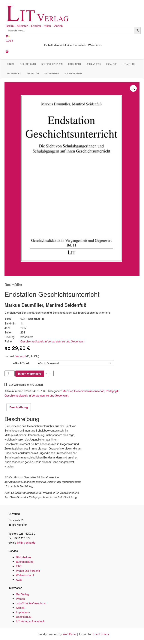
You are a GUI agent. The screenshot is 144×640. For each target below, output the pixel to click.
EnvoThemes (101, 634)
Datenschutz (24, 616)
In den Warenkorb (29, 373)
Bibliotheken (51, 73)
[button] (133, 88)
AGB (19, 579)
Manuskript (14, 73)
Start (10, 64)
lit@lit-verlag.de (25, 542)
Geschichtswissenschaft (89, 391)
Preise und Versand (28, 570)
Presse (20, 599)
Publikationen (28, 64)
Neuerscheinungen (52, 64)
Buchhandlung (73, 73)
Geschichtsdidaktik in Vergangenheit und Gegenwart (52, 341)
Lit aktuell (129, 64)
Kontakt (20, 607)
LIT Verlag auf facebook (30, 621)
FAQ (19, 566)
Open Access (93, 64)
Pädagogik (112, 391)
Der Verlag (33, 73)
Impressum (23, 612)
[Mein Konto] (7, 51)
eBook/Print (21, 363)
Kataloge (111, 64)
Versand (20, 356)
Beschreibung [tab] (18, 407)
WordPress (69, 634)
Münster (68, 391)
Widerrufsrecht (25, 575)
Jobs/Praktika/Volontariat (31, 603)
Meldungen (74, 64)
